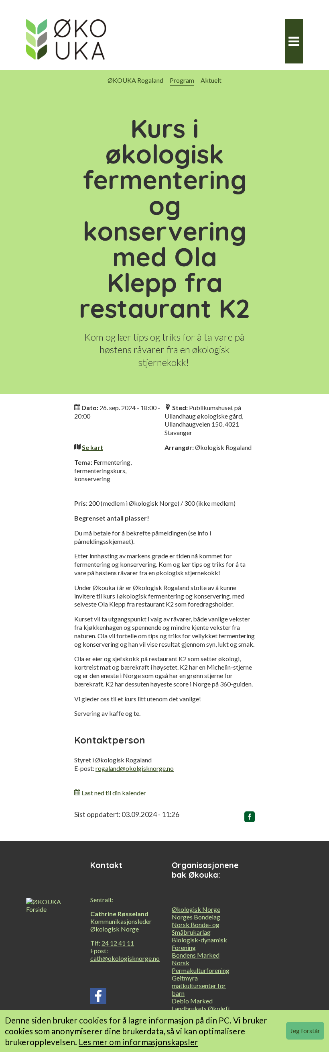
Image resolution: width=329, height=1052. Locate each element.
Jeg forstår (305, 1030)
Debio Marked (192, 1001)
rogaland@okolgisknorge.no (134, 768)
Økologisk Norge (196, 909)
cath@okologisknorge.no (125, 958)
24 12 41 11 (118, 943)
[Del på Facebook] (249, 818)
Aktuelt (211, 80)
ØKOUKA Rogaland (135, 80)
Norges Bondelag (196, 917)
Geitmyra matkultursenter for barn (199, 985)
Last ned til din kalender (113, 793)
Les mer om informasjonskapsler (138, 1042)
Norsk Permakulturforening (200, 966)
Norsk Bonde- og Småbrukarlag (195, 928)
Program (182, 80)
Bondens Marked (195, 955)
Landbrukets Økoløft (201, 1008)
